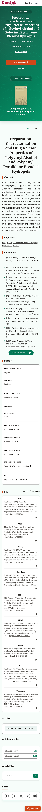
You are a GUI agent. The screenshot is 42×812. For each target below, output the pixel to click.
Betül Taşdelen (21, 51)
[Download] (35, 776)
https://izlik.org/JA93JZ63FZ (16, 479)
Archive (6, 718)
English (27, 3)
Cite (19, 68)
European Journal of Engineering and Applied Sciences (21, 111)
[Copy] (36, 518)
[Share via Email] (35, 796)
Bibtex (37, 491)
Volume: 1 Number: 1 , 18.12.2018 (19, 728)
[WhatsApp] (14, 796)
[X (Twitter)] (21, 796)
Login (36, 3)
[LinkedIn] (28, 796)
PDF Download (20, 62)
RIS (27, 491)
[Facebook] (7, 796)
